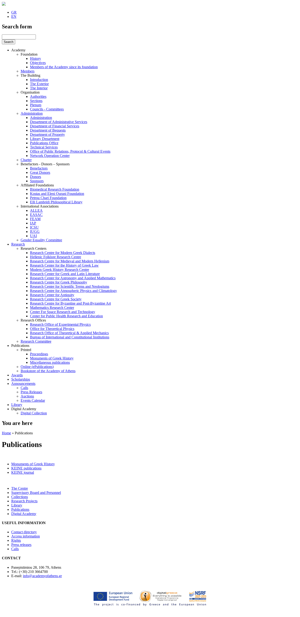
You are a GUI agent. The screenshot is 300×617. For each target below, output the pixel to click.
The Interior (39, 88)
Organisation (30, 92)
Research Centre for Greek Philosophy (58, 282)
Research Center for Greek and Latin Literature (65, 274)
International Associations (40, 206)
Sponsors (37, 181)
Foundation (29, 54)
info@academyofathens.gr (42, 576)
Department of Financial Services (54, 126)
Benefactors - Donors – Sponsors (45, 164)
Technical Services (44, 147)
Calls (24, 388)
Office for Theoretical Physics (52, 329)
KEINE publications (26, 468)
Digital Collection (34, 413)
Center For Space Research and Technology (62, 312)
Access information (25, 536)
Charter (26, 160)
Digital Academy (23, 409)
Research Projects (24, 501)
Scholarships (20, 379)
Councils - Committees (47, 109)
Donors (35, 177)
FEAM (35, 219)
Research (18, 244)
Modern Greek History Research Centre (59, 270)
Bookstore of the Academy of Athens (48, 371)
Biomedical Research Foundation (54, 189)
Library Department (44, 139)
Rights (16, 540)
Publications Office (44, 143)
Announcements (23, 384)
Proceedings (39, 354)
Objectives (38, 63)
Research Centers (33, 248)
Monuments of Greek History (52, 358)
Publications (20, 346)
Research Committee (36, 341)
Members (27, 71)
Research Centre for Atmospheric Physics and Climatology (73, 291)
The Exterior (39, 84)
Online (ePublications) (37, 367)
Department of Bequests (48, 130)
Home (6, 433)
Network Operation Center (50, 156)
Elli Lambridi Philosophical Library (56, 202)
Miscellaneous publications (50, 362)
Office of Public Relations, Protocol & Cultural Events (70, 151)
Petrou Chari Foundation (48, 198)
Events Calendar (33, 400)
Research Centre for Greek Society (56, 299)
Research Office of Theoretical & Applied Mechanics (69, 333)
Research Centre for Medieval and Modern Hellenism (69, 261)
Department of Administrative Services (58, 122)
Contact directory (24, 532)
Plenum (35, 105)
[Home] (4, 4)
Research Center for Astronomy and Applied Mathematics (73, 278)
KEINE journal (22, 472)
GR (14, 12)
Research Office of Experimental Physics (60, 324)
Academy (18, 50)
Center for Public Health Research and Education (66, 316)
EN (13, 17)
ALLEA (36, 210)
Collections (19, 497)
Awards (17, 375)
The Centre (19, 488)
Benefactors (39, 168)
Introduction (39, 80)
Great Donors (40, 172)
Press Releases (31, 392)
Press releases (21, 545)
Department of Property (47, 134)
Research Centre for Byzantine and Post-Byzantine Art (70, 303)
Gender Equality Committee (41, 240)
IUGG (35, 232)
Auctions (27, 396)
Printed (26, 350)
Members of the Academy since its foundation (64, 67)
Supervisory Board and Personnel (36, 493)
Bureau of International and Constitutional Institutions (69, 337)
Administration (32, 113)
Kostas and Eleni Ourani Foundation (57, 194)
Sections (36, 101)
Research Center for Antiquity (52, 295)
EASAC (36, 215)
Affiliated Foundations (37, 185)
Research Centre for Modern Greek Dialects (62, 253)
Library (16, 405)
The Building (30, 75)
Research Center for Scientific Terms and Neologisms (69, 286)
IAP (33, 223)
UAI (33, 236)
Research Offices (33, 320)
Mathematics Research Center (52, 308)
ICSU (34, 227)
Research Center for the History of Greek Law (64, 265)
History (35, 59)
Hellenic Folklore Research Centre (55, 257)
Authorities (38, 96)
